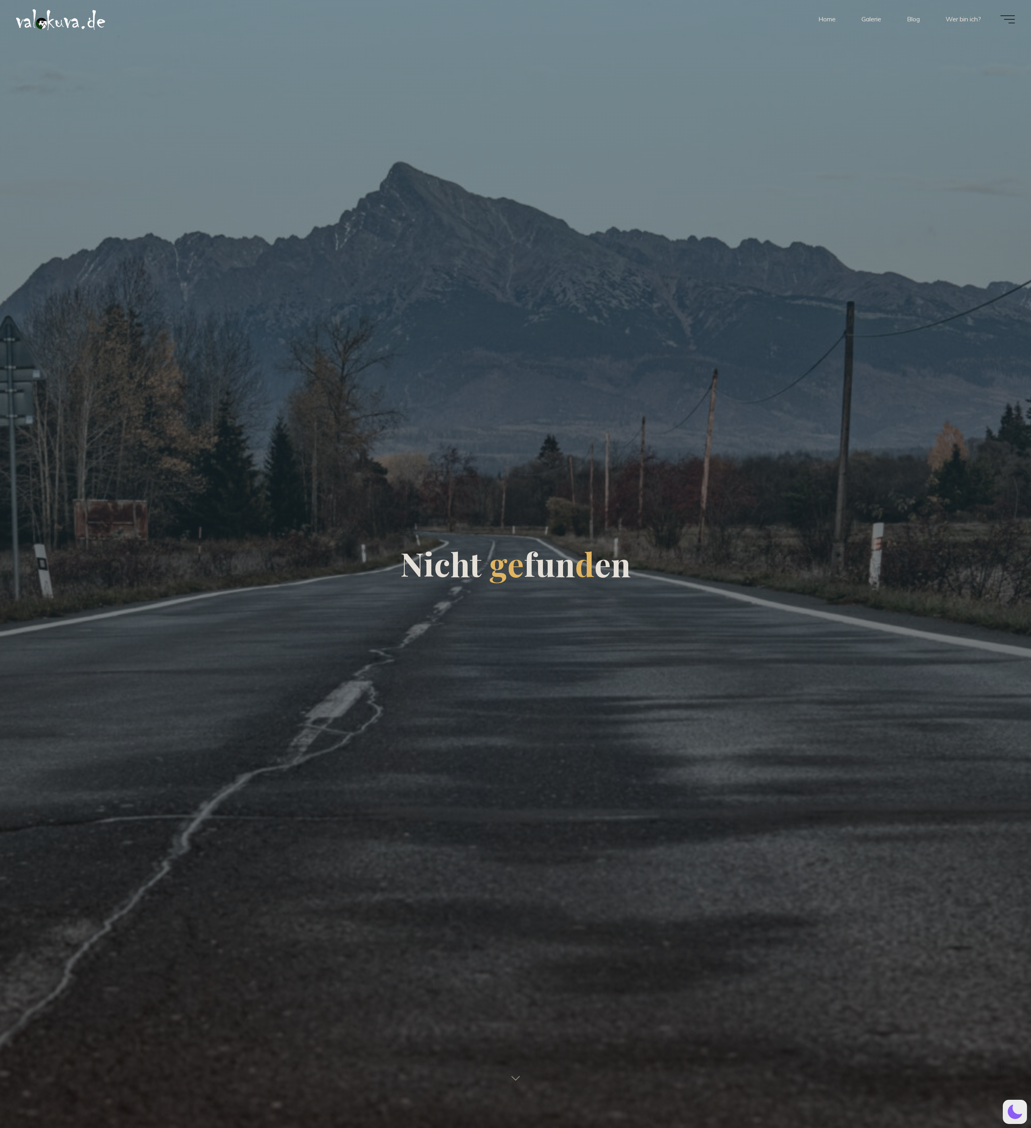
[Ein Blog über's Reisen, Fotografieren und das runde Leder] (110, 19)
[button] (1015, 1112)
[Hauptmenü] (1007, 19)
